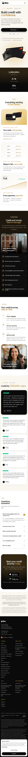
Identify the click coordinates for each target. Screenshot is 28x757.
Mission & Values (4, 670)
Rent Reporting (4, 649)
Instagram (3, 704)
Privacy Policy (4, 690)
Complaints (3, 692)
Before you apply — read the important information (15, 582)
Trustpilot (3, 706)
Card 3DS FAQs (18, 655)
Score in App (3, 645)
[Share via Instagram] (14, 34)
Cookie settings (24, 716)
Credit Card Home (19, 643)
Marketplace (3, 647)
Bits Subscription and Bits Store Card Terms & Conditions (6, 687)
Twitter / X (3, 702)
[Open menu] (25, 3)
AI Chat (2, 643)
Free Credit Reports (5, 662)
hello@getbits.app (4, 631)
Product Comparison (5, 668)
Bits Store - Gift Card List (6, 656)
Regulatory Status (4, 664)
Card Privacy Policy (19, 653)
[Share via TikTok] (17, 34)
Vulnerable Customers (5, 666)
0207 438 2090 (4, 632)
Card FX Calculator (19, 651)
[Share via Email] (10, 34)
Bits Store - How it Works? (6, 654)
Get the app (13, 29)
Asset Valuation (4, 652)
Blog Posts (3, 658)
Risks (2, 660)
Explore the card (7, 138)
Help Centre (3, 675)
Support (2, 677)
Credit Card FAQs (19, 645)
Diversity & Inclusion (5, 672)
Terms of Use (4, 683)
